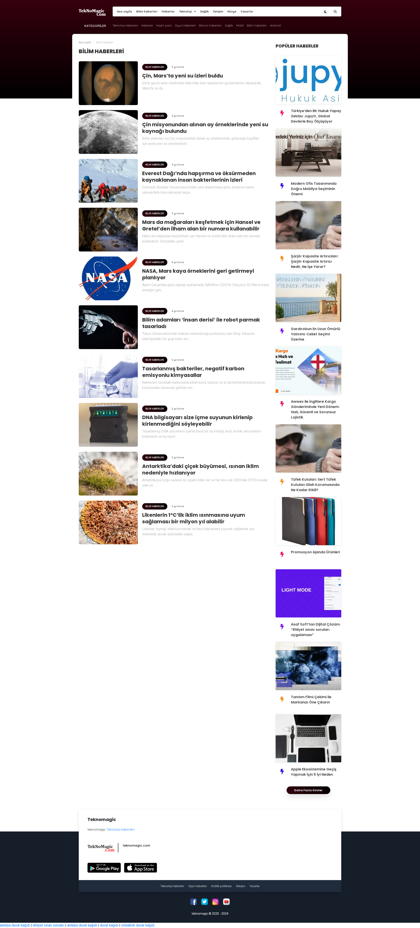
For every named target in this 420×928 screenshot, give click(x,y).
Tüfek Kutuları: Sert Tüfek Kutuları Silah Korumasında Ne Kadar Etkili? (315, 484)
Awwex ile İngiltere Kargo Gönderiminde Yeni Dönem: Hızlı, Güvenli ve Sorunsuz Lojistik (315, 409)
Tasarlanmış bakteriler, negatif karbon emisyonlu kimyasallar (193, 372)
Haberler (168, 11)
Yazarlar (247, 11)
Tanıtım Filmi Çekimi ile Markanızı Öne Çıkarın (311, 699)
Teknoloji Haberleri (125, 25)
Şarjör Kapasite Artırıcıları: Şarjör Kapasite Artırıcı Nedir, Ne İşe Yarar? (314, 261)
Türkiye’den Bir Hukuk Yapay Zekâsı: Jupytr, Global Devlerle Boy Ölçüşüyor (316, 116)
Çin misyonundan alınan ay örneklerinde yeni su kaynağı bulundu (205, 128)
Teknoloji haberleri (121, 829)
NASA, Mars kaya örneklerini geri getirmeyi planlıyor (198, 274)
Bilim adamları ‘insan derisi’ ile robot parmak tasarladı (201, 323)
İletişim (218, 11)
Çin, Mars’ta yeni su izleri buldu (182, 75)
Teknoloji (185, 11)
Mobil (240, 25)
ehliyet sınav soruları (48, 925)
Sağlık (204, 11)
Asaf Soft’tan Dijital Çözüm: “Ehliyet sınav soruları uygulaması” (315, 629)
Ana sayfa (124, 11)
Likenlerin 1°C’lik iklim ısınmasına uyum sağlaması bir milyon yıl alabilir (193, 518)
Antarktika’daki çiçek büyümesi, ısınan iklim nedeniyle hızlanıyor (200, 469)
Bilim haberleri (146, 11)
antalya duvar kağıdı (15, 925)
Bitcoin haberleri (210, 25)
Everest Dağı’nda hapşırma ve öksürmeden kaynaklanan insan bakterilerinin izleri (199, 176)
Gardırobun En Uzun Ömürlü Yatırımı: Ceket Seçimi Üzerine (315, 334)
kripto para (164, 25)
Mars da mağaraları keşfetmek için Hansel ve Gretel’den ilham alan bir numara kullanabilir (201, 225)
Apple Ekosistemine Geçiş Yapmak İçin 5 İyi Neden (313, 772)
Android (275, 25)
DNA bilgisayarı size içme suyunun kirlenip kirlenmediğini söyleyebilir (197, 420)
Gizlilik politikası (221, 886)
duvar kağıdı (109, 925)
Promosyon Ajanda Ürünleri (315, 552)
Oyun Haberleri (185, 25)
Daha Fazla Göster (308, 790)
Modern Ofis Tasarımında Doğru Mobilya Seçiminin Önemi (313, 189)
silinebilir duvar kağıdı (137, 925)
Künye (232, 11)
